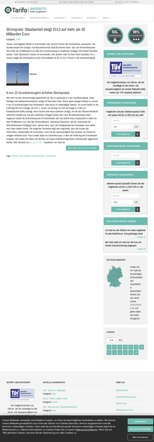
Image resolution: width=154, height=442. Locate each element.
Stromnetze (51, 155)
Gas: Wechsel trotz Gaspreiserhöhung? (60, 407)
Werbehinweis (122, 390)
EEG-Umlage (24, 155)
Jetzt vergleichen (123, 134)
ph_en (32, 142)
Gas (54, 393)
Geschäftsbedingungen (126, 396)
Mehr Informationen (140, 437)
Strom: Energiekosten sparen (55, 415)
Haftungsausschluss (125, 410)
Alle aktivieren (140, 421)
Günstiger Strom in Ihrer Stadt (82, 148)
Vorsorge (59, 18)
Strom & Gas (17, 18)
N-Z (120, 340)
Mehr (106, 18)
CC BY (39, 142)
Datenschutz (121, 403)
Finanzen (76, 18)
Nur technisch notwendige (140, 429)
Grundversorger (38, 155)
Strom (18, 39)
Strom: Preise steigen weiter (55, 398)
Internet (92, 18)
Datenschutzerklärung (86, 429)
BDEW (15, 155)
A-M (111, 340)
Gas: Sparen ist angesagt (54, 390)
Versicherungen (39, 18)
